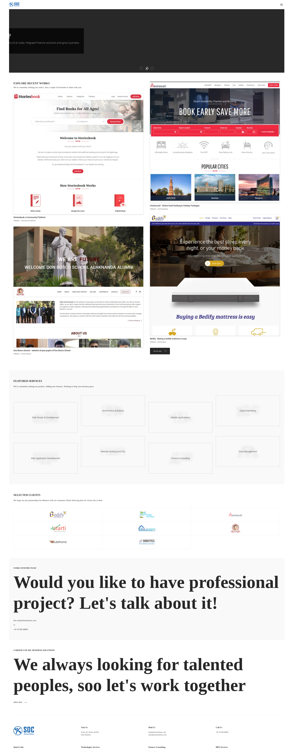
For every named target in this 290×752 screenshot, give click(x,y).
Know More (104, 49)
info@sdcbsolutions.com (155, 732)
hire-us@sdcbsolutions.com (16, 620)
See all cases (149, 351)
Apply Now (9, 702)
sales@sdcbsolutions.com (156, 735)
